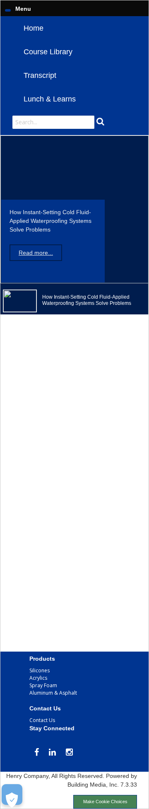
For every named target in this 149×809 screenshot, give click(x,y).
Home (33, 28)
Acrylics (38, 677)
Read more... (36, 252)
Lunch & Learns (50, 99)
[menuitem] (74, 28)
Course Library (48, 52)
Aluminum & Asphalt (53, 692)
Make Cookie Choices (105, 801)
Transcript (40, 75)
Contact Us (42, 720)
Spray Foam (43, 685)
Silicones (39, 670)
